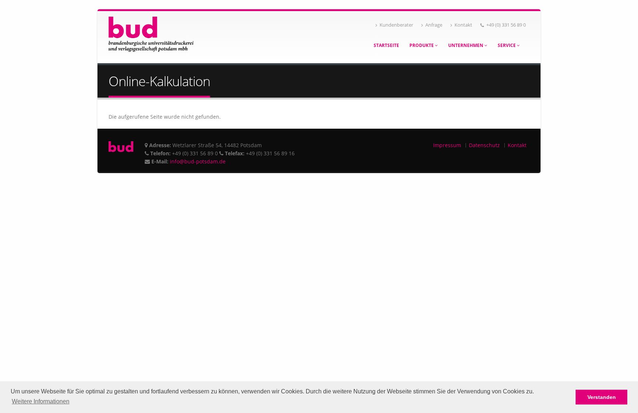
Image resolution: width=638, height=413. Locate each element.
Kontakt (463, 25)
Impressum (447, 145)
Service (507, 45)
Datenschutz (484, 145)
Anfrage (433, 25)
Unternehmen (466, 45)
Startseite (386, 45)
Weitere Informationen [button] (40, 401)
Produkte (422, 45)
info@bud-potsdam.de (198, 161)
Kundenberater (396, 25)
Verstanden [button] (601, 397)
